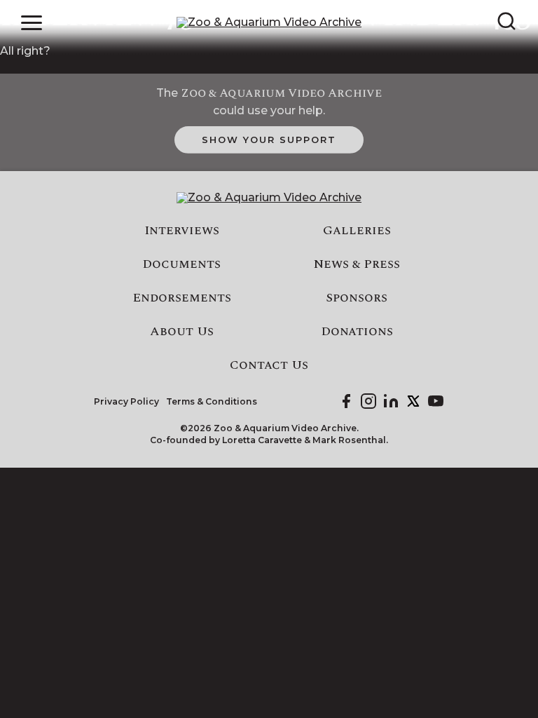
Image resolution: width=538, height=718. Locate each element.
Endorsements (181, 298)
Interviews (181, 230)
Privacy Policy (126, 402)
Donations (357, 331)
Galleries (357, 230)
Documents (181, 264)
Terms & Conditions (211, 402)
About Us (182, 331)
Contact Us (269, 365)
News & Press (357, 264)
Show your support (269, 139)
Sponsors (356, 298)
